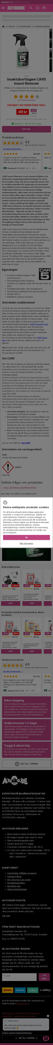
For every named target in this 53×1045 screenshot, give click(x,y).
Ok (26, 537)
